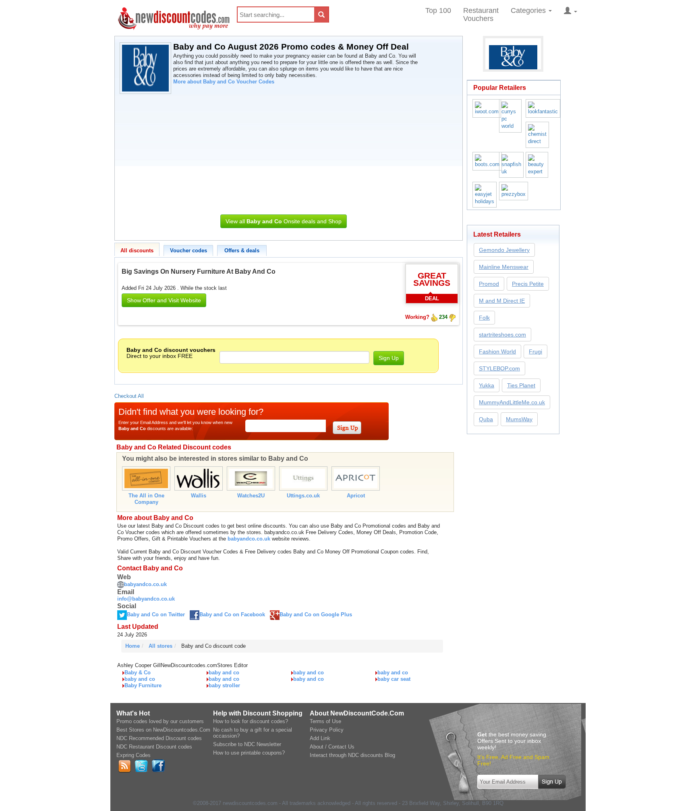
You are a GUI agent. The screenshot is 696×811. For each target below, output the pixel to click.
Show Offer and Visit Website (164, 300)
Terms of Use (325, 721)
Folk (484, 317)
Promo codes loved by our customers (160, 721)
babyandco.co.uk (249, 539)
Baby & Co (137, 673)
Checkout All (129, 396)
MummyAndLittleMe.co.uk (512, 402)
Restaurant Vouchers (481, 14)
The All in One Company (146, 499)
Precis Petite (528, 284)
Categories (529, 10)
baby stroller (224, 685)
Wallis (198, 496)
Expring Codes (133, 755)
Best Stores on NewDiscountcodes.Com (163, 730)
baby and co (224, 673)
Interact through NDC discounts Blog (352, 755)
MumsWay (519, 419)
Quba (486, 419)
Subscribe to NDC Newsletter (247, 744)
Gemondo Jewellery (504, 250)
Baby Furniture (143, 685)
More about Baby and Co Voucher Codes (223, 82)
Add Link (320, 738)
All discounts (136, 250)
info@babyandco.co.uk (146, 599)
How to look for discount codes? (250, 721)
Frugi (535, 351)
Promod (489, 284)
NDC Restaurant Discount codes (154, 747)
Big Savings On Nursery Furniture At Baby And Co (199, 271)
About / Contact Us (332, 747)
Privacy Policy (327, 730)
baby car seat (393, 679)
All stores (160, 646)
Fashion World (497, 351)
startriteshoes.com (502, 334)
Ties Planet (521, 385)
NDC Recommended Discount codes (159, 738)
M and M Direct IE (502, 300)
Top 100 (438, 10)
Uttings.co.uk (303, 496)
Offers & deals (241, 250)
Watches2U (251, 496)
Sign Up (389, 358)
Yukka (486, 385)
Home (132, 646)
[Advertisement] (283, 152)
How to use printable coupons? (249, 753)
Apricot (356, 496)
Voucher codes (188, 250)
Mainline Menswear (503, 267)
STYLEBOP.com (499, 368)
